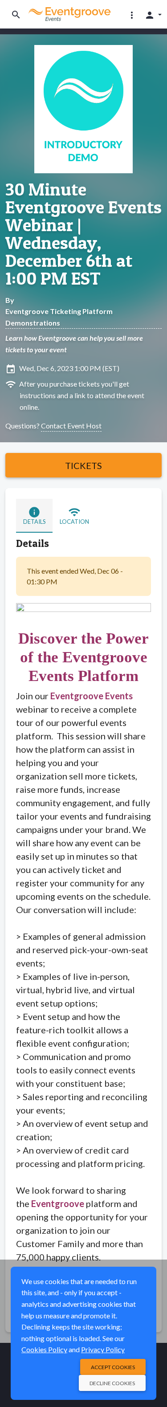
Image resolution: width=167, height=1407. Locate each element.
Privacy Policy (103, 1349)
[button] (131, 14)
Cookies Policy (44, 1349)
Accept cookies (113, 1367)
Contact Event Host (71, 425)
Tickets (83, 465)
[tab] (34, 515)
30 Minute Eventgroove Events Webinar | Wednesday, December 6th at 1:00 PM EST (83, 233)
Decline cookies (112, 1383)
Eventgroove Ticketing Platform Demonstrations (59, 317)
